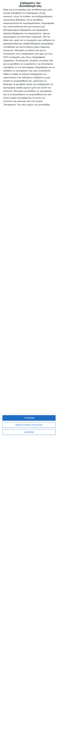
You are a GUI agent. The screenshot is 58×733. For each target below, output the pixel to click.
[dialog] (29, 366)
